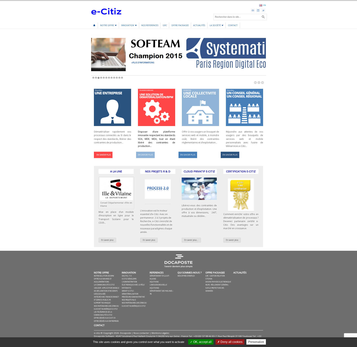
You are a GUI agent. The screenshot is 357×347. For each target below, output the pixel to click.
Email (253, 10)
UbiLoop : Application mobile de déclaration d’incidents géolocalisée (106, 291)
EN (264, 5)
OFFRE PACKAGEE (180, 25)
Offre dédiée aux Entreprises (106, 321)
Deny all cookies (231, 341)
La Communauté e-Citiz (104, 285)
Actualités (199, 25)
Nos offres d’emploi (186, 276)
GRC (165, 25)
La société (214, 26)
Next (262, 82)
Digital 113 (126, 276)
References (157, 272)
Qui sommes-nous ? (190, 272)
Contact (233, 25)
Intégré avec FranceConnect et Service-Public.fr (106, 298)
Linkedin (258, 10)
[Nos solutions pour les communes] (200, 127)
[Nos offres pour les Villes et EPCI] (145, 159)
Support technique (102, 303)
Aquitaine (154, 282)
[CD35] (116, 199)
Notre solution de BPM (104, 276)
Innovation (126, 26)
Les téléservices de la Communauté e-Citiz (103, 313)
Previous (255, 82)
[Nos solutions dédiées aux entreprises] (112, 127)
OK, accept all (202, 341)
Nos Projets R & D (129, 300)
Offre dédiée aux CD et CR (104, 318)
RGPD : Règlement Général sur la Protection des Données (217, 288)
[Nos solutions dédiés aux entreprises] (230, 159)
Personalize (256, 341)
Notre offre (106, 26)
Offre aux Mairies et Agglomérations (103, 280)
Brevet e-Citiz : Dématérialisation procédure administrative (133, 294)
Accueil (94, 24)
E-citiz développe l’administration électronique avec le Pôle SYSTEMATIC (133, 283)
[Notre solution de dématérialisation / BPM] (103, 159)
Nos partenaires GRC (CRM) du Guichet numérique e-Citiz (106, 307)
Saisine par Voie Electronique (218, 282)
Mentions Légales (160, 333)
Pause (259, 82)
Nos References (149, 25)
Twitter (263, 10)
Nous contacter (141, 333)
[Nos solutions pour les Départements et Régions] (187, 159)
